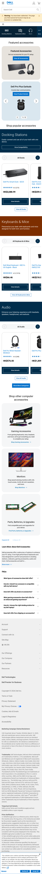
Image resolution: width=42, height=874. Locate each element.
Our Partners (6, 663)
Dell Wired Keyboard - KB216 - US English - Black (14, 266)
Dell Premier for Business (11, 682)
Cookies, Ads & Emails (10, 711)
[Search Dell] (37, 9)
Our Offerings (7, 653)
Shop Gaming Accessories (20, 442)
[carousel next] (36, 101)
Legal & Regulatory (9, 717)
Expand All (5, 540)
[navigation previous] (4, 158)
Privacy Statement (9, 701)
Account (5, 624)
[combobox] (21, 9)
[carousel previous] (5, 101)
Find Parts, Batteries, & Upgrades (20, 531)
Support (5, 630)
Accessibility (6, 722)
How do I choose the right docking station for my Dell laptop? (19, 606)
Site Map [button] (5, 640)
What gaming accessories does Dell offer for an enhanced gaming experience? (19, 598)
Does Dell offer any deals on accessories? (18, 592)
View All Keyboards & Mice (21, 295)
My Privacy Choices (9, 706)
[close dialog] (39, 16)
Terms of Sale (7, 696)
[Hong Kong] (3, 24)
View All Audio (21, 378)
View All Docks (21, 209)
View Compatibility (20, 147)
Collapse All (16, 540)
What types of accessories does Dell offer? (18, 578)
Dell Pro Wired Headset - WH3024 (12, 352)
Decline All (25, 871)
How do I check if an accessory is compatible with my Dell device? (19, 585)
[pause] (17, 117)
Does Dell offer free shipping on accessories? (19, 613)
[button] (33, 3)
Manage (3, 871)
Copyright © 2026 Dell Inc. (12, 691)
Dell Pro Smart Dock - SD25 (13, 182)
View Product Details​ (21, 94)
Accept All (35, 871)
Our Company (7, 658)
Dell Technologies (8, 677)
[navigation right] (38, 158)
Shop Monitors (20, 487)
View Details (15, 201)
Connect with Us (8, 635)
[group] (21, 101)
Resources (6, 669)
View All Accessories (21, 58)
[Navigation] (3, 3)
